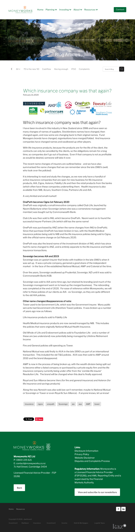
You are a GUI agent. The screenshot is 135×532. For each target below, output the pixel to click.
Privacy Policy (82, 454)
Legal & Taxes (99, 523)
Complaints (84, 68)
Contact (120, 9)
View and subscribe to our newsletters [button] (97, 492)
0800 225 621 (24, 459)
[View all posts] (11, 69)
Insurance (37, 523)
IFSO (73, 68)
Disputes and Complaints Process (92, 461)
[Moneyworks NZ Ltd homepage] (20, 9)
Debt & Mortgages (81, 523)
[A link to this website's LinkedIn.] (123, 509)
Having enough (61, 68)
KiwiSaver (25, 523)
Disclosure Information (86, 450)
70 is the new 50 (31, 68)
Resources (90, 9)
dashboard (28, 519)
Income (64, 523)
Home (40, 9)
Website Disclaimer (85, 457)
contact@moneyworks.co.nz (31, 463)
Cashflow (46, 68)
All (17, 68)
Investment (51, 523)
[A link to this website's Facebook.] (118, 509)
